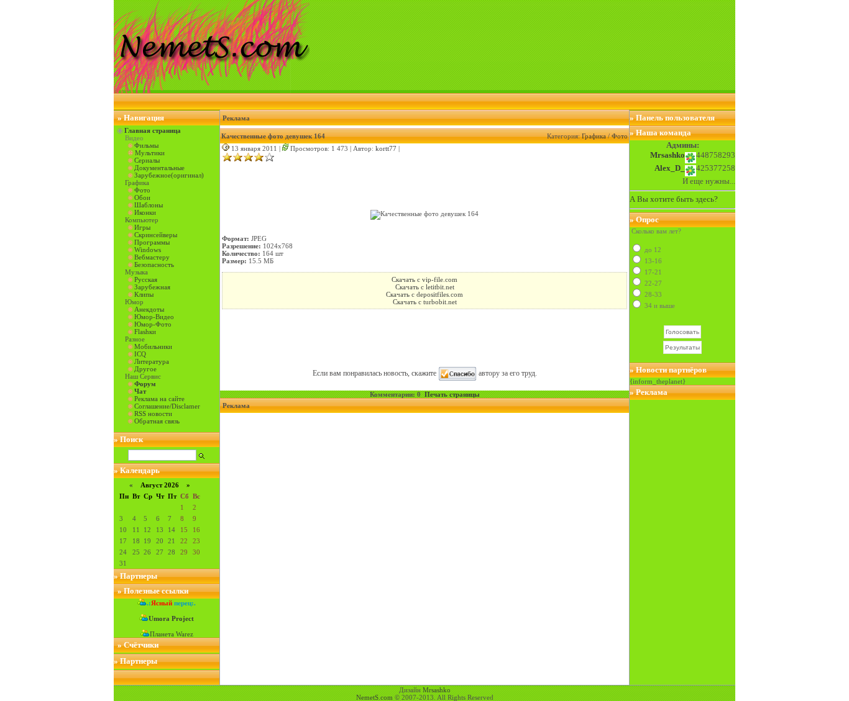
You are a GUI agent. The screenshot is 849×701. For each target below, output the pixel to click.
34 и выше (659, 305)
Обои (142, 197)
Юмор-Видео (154, 316)
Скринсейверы (155, 234)
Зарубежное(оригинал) (169, 175)
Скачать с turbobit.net (425, 301)
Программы (152, 242)
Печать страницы (452, 394)
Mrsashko (437, 690)
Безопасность (154, 264)
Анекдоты (149, 309)
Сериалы (147, 160)
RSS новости (153, 413)
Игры (142, 227)
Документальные (159, 167)
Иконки (145, 212)
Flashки (145, 331)
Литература (151, 361)
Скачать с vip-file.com (424, 279)
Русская (145, 279)
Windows (147, 249)
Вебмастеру (152, 257)
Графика (594, 136)
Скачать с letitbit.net (424, 287)
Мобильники (153, 346)
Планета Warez (171, 634)
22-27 (652, 283)
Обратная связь (157, 421)
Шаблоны (148, 205)
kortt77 (386, 148)
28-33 (652, 294)
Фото (142, 190)
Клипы (144, 294)
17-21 (652, 272)
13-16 (652, 261)
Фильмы (146, 145)
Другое (145, 369)
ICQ (140, 354)
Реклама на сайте (159, 398)
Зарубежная (152, 287)
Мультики (150, 152)
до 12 (652, 249)
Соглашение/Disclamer (167, 406)
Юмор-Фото (153, 324)
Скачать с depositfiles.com (424, 294)
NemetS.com (374, 697)
